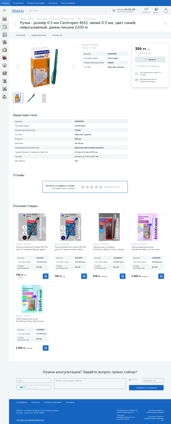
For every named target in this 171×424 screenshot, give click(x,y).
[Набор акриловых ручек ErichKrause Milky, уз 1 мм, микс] (148, 227)
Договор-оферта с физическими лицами (155, 411)
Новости (35, 402)
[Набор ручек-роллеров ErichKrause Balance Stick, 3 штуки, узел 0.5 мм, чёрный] (109, 227)
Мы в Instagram (68, 3)
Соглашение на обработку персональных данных (127, 411)
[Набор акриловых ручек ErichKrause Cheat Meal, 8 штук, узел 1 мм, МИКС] (32, 299)
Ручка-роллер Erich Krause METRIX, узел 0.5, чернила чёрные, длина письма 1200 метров (32, 249)
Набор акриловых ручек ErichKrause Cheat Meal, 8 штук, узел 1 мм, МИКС (30, 321)
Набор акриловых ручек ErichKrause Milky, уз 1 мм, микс (146, 248)
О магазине (18, 3)
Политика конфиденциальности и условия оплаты (126, 417)
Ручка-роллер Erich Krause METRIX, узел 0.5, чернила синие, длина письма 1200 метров (71, 249)
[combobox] (21, 387)
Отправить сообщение (146, 388)
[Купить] (45, 276)
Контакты (53, 3)
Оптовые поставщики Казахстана (30, 420)
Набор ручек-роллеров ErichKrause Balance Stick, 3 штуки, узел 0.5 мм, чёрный (108, 249)
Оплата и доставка (36, 3)
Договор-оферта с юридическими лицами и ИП (154, 418)
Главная (5, 3)
